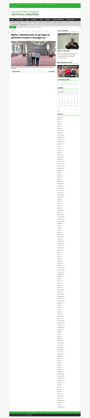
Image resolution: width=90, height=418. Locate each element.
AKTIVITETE (13, 22)
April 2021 (59, 259)
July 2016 (59, 385)
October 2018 (60, 325)
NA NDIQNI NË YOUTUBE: (65, 62)
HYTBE (24, 22)
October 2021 (60, 245)
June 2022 (59, 228)
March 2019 (60, 314)
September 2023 (61, 194)
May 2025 (59, 150)
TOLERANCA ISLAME (14, 24)
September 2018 (61, 327)
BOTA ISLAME (67, 22)
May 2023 (59, 203)
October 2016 (60, 378)
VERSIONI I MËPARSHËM (50, 4)
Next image (51, 71)
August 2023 (60, 197)
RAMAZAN (48, 22)
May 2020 (59, 283)
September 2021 (61, 247)
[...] (67, 58)
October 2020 (60, 272)
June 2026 (59, 121)
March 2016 (60, 393)
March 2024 (60, 181)
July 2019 (59, 305)
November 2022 (60, 216)
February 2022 (60, 236)
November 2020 (60, 269)
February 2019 (60, 316)
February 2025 (60, 157)
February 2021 (60, 263)
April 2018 (59, 338)
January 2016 (60, 398)
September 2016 (61, 380)
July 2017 (59, 358)
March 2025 (60, 155)
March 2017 (60, 367)
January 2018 (60, 345)
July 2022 (59, 225)
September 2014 (61, 407)
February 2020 (60, 289)
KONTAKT (41, 4)
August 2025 (60, 143)
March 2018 (60, 340)
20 (68, 103)
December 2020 (60, 267)
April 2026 (59, 126)
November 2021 (60, 243)
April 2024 (59, 179)
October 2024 (60, 166)
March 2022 (60, 234)
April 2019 (59, 312)
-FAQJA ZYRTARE (29, 415)
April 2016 (59, 391)
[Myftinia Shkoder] (45, 13)
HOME (12, 4)
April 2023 (59, 205)
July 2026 (59, 119)
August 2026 (60, 117)
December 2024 (60, 161)
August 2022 (60, 223)
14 (71, 101)
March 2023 (60, 208)
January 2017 (60, 371)
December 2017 (60, 347)
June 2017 (59, 360)
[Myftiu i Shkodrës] (68, 48)
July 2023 (59, 199)
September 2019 (61, 300)
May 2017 (59, 362)
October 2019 (60, 298)
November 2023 (60, 190)
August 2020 (60, 276)
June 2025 (59, 148)
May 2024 (59, 177)
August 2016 (60, 382)
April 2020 (59, 285)
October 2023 (60, 192)
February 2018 (60, 342)
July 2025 (59, 146)
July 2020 (59, 278)
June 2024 (59, 174)
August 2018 (60, 329)
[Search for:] (72, 27)
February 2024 (60, 183)
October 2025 (60, 139)
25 (62, 105)
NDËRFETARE (41, 22)
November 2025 (60, 137)
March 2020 (60, 287)
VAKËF (29, 22)
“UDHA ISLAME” (18, 4)
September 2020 (61, 274)
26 (65, 105)
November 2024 (60, 163)
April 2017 (59, 365)
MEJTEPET (60, 22)
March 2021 (60, 261)
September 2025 (61, 141)
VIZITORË (35, 22)
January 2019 (60, 318)
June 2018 (59, 334)
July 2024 (59, 172)
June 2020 (59, 281)
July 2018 (59, 331)
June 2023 (59, 201)
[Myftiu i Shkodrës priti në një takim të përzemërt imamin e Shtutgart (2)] (33, 65)
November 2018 (60, 323)
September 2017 (61, 354)
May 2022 (59, 230)
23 (77, 103)
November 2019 (60, 296)
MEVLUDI (54, 22)
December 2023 (60, 188)
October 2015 (60, 402)
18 (62, 103)
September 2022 (61, 221)
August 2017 (60, 356)
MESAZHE (19, 22)
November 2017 (60, 349)
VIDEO (24, 4)
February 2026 (60, 130)
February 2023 (60, 210)
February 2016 (60, 396)
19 (65, 103)
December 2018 (60, 320)
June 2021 (59, 254)
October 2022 (60, 219)
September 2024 (61, 168)
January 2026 (60, 132)
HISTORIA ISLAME (14, 6)
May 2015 (59, 404)
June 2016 (59, 387)
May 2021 (59, 256)
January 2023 (60, 212)
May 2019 (59, 309)
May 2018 (59, 336)
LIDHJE (36, 4)
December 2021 (60, 241)
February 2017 (60, 369)
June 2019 (59, 307)
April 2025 (59, 152)
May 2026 (59, 124)
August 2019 (60, 303)
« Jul (58, 111)
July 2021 (59, 252)
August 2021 (60, 250)
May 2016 (59, 389)
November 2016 (60, 376)
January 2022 (60, 239)
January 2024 (60, 186)
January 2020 (60, 292)
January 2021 (60, 265)
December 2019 (60, 294)
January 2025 (60, 159)
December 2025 (60, 135)
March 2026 (60, 128)
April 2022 (59, 232)
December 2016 (60, 373)
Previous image (16, 71)
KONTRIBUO (30, 4)
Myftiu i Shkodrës (63, 51)
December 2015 (60, 400)
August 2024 (60, 170)
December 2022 (60, 214)
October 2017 (60, 351)
